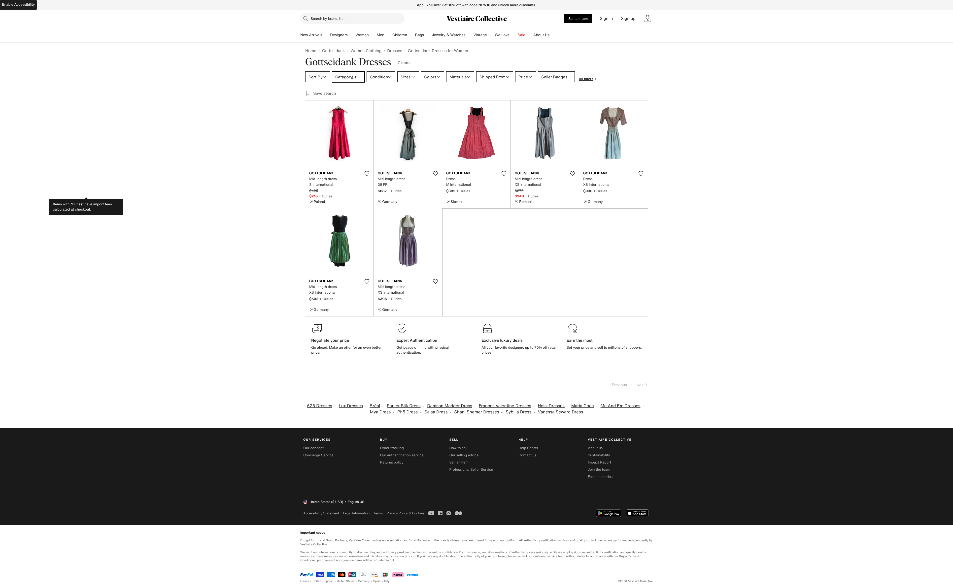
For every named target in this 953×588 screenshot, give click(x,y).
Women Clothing (366, 51)
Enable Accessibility (18, 4)
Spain (377, 581)
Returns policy (391, 462)
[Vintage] (491, 35)
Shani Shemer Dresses (476, 412)
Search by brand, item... (330, 18)
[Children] (411, 35)
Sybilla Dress (518, 412)
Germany (364, 581)
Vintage (480, 35)
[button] (647, 18)
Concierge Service (318, 455)
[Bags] (428, 35)
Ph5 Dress (407, 412)
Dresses (394, 51)
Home (310, 51)
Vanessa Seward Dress (560, 412)
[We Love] (514, 35)
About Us (541, 35)
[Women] (373, 35)
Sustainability (599, 455)
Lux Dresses (351, 406)
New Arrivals (311, 35)
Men (380, 35)
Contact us (528, 455)
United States (346, 581)
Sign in (606, 18)
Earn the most (580, 340)
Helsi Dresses (551, 406)
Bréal (375, 406)
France (304, 581)
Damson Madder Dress (449, 406)
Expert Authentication (416, 340)
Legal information (356, 513)
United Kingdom (323, 581)
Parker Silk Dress (403, 406)
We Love (502, 35)
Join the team (599, 469)
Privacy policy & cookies (405, 513)
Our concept (313, 448)
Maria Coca (582, 406)
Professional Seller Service (471, 469)
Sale (521, 35)
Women (362, 35)
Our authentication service (401, 455)
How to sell (458, 448)
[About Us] (553, 35)
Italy (387, 581)
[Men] (388, 35)
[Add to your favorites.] (367, 174)
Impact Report (599, 462)
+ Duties (325, 196)
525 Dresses (319, 406)
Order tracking (392, 448)
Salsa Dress (436, 412)
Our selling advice (463, 455)
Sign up (628, 18)
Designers (339, 35)
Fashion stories (600, 476)
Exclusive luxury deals (502, 340)
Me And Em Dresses (621, 406)
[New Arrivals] (326, 35)
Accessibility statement (321, 513)
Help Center (528, 448)
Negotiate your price (330, 340)
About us (595, 448)
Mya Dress (380, 412)
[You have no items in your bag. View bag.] (647, 18)
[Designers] (352, 35)
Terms (378, 513)
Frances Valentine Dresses (505, 406)
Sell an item (578, 18)
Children (399, 35)
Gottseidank (333, 51)
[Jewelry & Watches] (469, 35)
